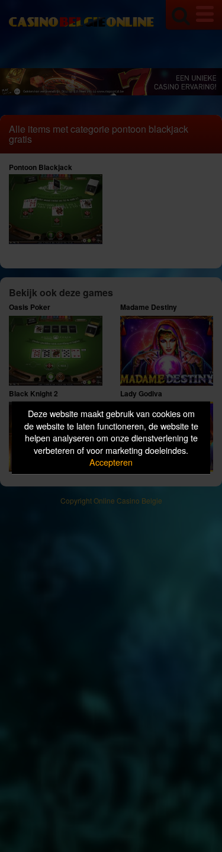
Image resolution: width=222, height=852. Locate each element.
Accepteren (111, 462)
